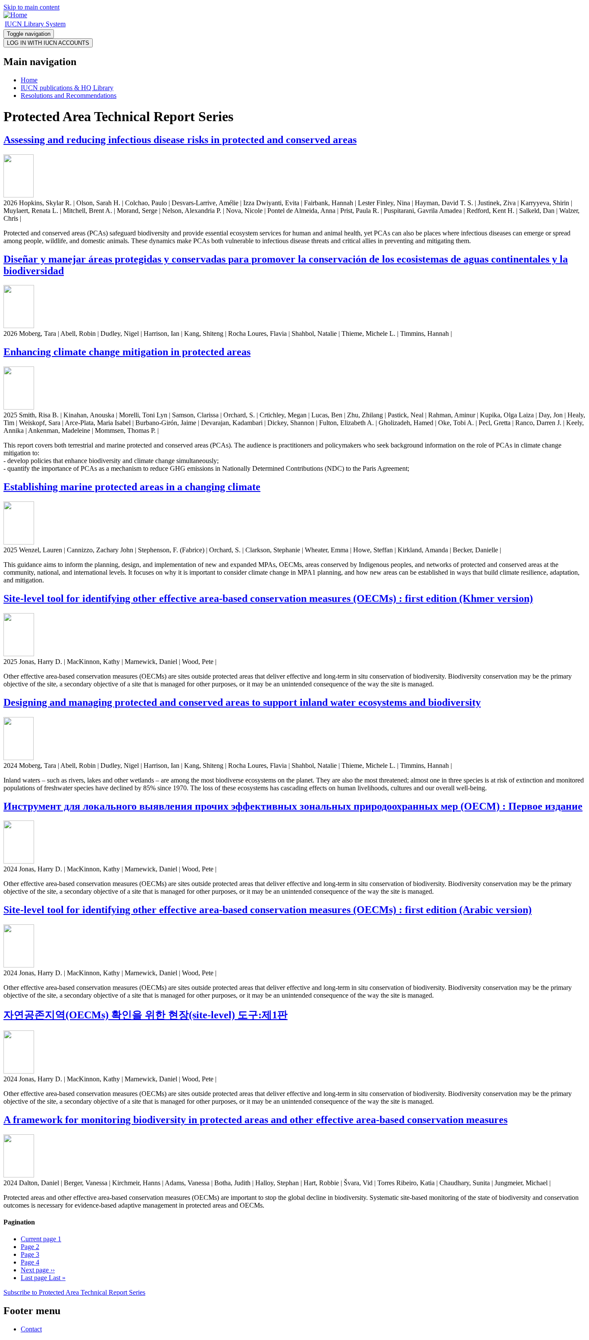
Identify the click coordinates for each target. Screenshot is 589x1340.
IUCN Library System (35, 24)
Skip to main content (31, 7)
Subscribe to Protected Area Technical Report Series (74, 1292)
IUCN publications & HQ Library (67, 87)
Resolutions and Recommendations (68, 95)
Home (29, 80)
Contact (31, 1329)
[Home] (15, 15)
